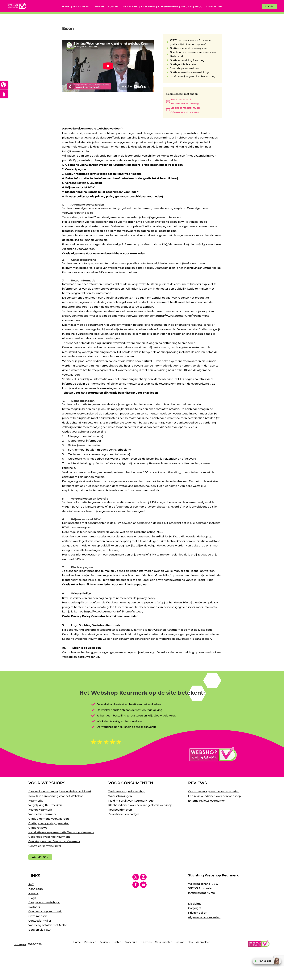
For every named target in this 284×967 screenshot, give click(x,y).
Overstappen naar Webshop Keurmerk (54, 841)
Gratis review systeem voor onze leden (213, 791)
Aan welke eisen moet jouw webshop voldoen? (59, 791)
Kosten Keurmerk (40, 809)
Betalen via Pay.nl (40, 929)
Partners (34, 907)
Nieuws (186, 7)
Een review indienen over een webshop (214, 796)
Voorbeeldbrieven (120, 809)
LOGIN (269, 6)
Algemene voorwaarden (204, 917)
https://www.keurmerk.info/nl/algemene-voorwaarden (130, 212)
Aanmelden (214, 7)
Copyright (194, 908)
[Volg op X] (135, 877)
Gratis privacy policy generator (48, 823)
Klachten (148, 7)
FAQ (31, 884)
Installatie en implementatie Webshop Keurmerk (61, 832)
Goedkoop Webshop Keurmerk (49, 836)
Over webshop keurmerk (45, 911)
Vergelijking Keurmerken (45, 805)
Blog (198, 7)
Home (66, 7)
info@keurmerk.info (201, 892)
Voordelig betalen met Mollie (47, 925)
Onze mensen (37, 916)
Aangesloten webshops (44, 902)
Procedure (130, 7)
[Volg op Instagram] (143, 877)
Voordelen (81, 7)
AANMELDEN (40, 857)
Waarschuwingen (120, 796)
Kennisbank (36, 888)
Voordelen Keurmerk (42, 814)
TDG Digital (20, 944)
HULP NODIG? (264, 961)
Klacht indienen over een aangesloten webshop (140, 805)
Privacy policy (197, 912)
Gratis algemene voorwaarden (48, 818)
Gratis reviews (37, 827)
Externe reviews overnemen (207, 800)
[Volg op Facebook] (135, 884)
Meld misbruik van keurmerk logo (131, 800)
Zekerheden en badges (123, 814)
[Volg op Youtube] (143, 884)
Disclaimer (195, 903)
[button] (4, 94)
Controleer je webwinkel (44, 846)
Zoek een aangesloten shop (126, 791)
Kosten (113, 7)
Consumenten (168, 7)
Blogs (32, 898)
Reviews (98, 7)
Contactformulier (39, 920)
